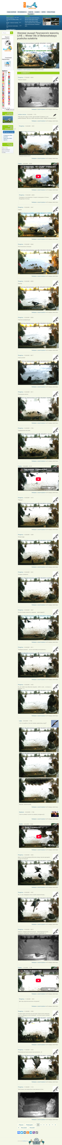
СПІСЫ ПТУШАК (51, 12)
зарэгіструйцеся (27, 69)
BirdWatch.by (25, 1141)
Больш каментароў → (11, 29)
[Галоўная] (31, 5)
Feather (20, 163)
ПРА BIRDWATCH (22, 12)
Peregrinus (20, 77)
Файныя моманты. (10, 17)
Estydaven (21, 812)
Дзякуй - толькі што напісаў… (12, 22)
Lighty (20, 721)
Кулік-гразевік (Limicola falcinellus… (32, 17)
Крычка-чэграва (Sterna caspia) (31, 19)
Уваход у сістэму (9, 132)
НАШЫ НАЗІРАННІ (11, 12)
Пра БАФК (30, 14)
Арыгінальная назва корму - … (12, 26)
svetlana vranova (22, 114)
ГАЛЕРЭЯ (31, 12)
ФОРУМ (43, 12)
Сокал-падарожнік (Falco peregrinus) (33, 22)
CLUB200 (37, 12)
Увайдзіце (19, 69)
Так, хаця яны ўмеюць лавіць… (13, 19)
